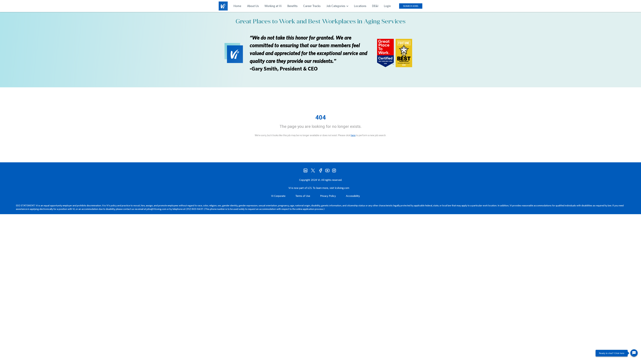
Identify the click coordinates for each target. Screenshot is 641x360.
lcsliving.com (342, 187)
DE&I (375, 6)
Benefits (292, 6)
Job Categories (336, 6)
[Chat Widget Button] (634, 353)
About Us (253, 6)
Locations (360, 6)
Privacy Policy (328, 195)
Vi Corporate (278, 195)
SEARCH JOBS (410, 5)
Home (237, 6)
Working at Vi (273, 6)
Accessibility (353, 195)
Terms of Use (302, 195)
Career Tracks (311, 6)
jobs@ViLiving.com (156, 209)
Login (387, 6)
